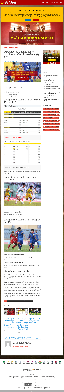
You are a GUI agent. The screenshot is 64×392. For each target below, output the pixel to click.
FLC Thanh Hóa (57, 115)
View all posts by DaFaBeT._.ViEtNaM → (21, 346)
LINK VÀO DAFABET (45, 2)
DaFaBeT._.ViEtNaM (15, 61)
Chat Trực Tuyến (48, 387)
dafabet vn (51, 114)
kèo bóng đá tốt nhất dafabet (50, 121)
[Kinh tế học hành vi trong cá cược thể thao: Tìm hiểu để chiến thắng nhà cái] (22, 315)
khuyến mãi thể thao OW (52, 120)
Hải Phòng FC (56, 117)
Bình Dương (50, 108)
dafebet (58, 114)
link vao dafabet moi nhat (47, 124)
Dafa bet (50, 111)
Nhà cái (61, 2)
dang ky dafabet (46, 115)
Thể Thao (11, 47)
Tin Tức (16, 47)
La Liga (56, 121)
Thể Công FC (49, 129)
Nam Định (54, 124)
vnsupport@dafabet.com (19, 387)
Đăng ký (28, 19)
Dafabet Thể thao (46, 114)
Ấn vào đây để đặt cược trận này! (14, 137)
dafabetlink (52, 112)
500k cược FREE (55, 2)
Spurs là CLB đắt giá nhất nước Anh (34, 320)
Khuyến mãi (36, 19)
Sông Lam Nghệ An (53, 127)
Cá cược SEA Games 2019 (51, 109)
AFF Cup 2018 (45, 108)
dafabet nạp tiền (57, 112)
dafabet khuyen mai (46, 112)
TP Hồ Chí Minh (55, 129)
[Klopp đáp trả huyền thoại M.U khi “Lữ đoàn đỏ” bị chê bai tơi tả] (9, 315)
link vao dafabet (57, 123)
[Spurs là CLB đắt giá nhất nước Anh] (35, 315)
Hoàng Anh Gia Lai (46, 117)
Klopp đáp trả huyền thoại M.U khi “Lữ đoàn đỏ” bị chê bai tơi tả (9, 322)
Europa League (51, 115)
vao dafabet (48, 130)
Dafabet (53, 111)
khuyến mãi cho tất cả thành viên (49, 118)
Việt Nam (52, 130)
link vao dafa (51, 123)
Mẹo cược (6, 47)
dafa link (54, 114)
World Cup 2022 (57, 130)
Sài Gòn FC (48, 127)
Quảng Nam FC (47, 126)
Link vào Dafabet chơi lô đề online (51, 86)
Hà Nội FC (52, 117)
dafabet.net (57, 111)
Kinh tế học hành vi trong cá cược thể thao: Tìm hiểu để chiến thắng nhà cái (22, 323)
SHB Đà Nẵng (52, 126)
